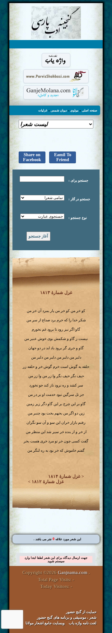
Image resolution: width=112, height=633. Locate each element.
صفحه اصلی (89, 110)
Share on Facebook (32, 157)
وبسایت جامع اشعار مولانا (45, 623)
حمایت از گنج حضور (81, 612)
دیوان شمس (59, 110)
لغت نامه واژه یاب (82, 623)
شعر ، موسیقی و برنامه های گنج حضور (66, 617)
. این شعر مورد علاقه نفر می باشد (57, 539)
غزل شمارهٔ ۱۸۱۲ (48, 481)
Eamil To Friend (62, 157)
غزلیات (42, 110)
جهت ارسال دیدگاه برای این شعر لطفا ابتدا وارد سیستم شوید (56, 559)
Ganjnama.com (72, 572)
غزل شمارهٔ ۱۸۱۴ (64, 476)
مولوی (74, 110)
